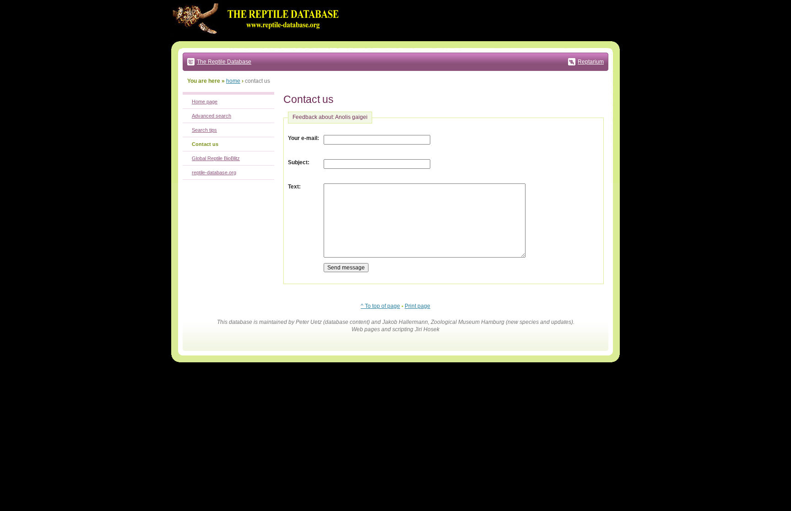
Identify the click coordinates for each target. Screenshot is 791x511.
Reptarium (591, 62)
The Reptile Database (224, 62)
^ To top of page (380, 306)
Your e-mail (302, 138)
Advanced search (211, 115)
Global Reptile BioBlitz (216, 158)
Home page (204, 101)
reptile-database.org (214, 172)
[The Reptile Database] (258, 39)
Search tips (204, 130)
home (233, 81)
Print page (417, 306)
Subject (298, 162)
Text (293, 186)
